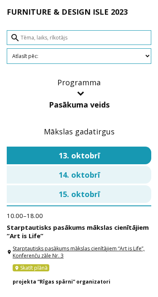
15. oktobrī (79, 194)
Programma (79, 82)
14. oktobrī (79, 175)
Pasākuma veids (79, 105)
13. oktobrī (79, 155)
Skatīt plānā (31, 267)
